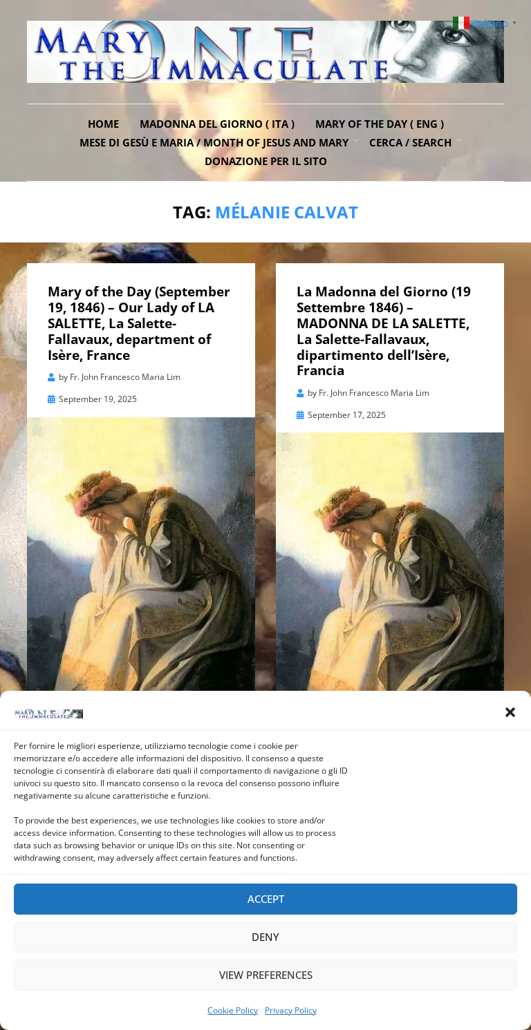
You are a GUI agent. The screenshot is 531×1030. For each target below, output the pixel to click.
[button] (510, 712)
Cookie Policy (232, 1010)
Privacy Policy (291, 1010)
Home (103, 124)
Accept (266, 899)
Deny (265, 937)
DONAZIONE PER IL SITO (266, 161)
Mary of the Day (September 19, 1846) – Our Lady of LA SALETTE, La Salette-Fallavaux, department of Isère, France (139, 323)
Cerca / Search (410, 142)
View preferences (266, 975)
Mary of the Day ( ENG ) (379, 124)
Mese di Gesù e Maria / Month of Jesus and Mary (214, 142)
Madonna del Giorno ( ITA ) (217, 124)
